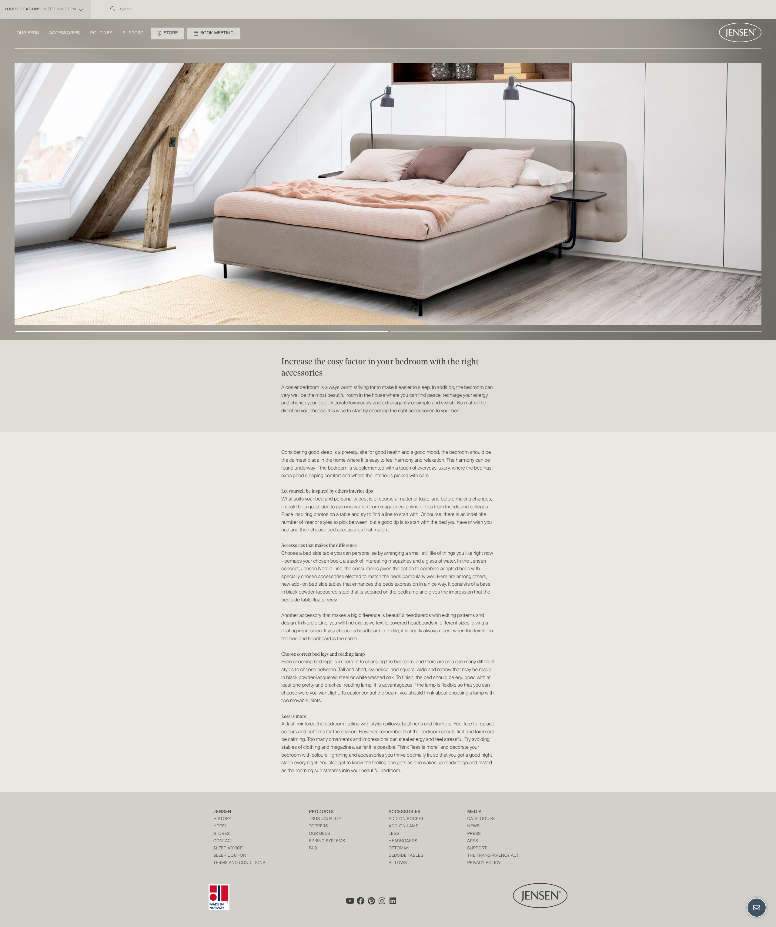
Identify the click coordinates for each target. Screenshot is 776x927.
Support (133, 33)
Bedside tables (406, 856)
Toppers (318, 826)
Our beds (28, 33)
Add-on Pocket (406, 819)
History (222, 819)
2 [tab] (576, 331)
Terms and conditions (239, 863)
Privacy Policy (484, 863)
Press (474, 834)
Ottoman (399, 849)
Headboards (403, 841)
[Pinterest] (371, 901)
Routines (101, 33)
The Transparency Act (493, 856)
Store (171, 33)
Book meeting (217, 33)
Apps (472, 841)
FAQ (313, 849)
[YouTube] (349, 901)
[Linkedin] (393, 901)
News (473, 826)
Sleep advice (228, 849)
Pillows (398, 863)
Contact (223, 841)
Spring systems (327, 841)
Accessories (64, 33)
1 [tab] (201, 331)
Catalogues (481, 819)
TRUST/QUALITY (325, 819)
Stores (221, 834)
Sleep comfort (231, 856)
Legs (394, 834)
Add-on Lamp (404, 826)
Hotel (220, 826)
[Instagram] (382, 901)
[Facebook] (360, 901)
